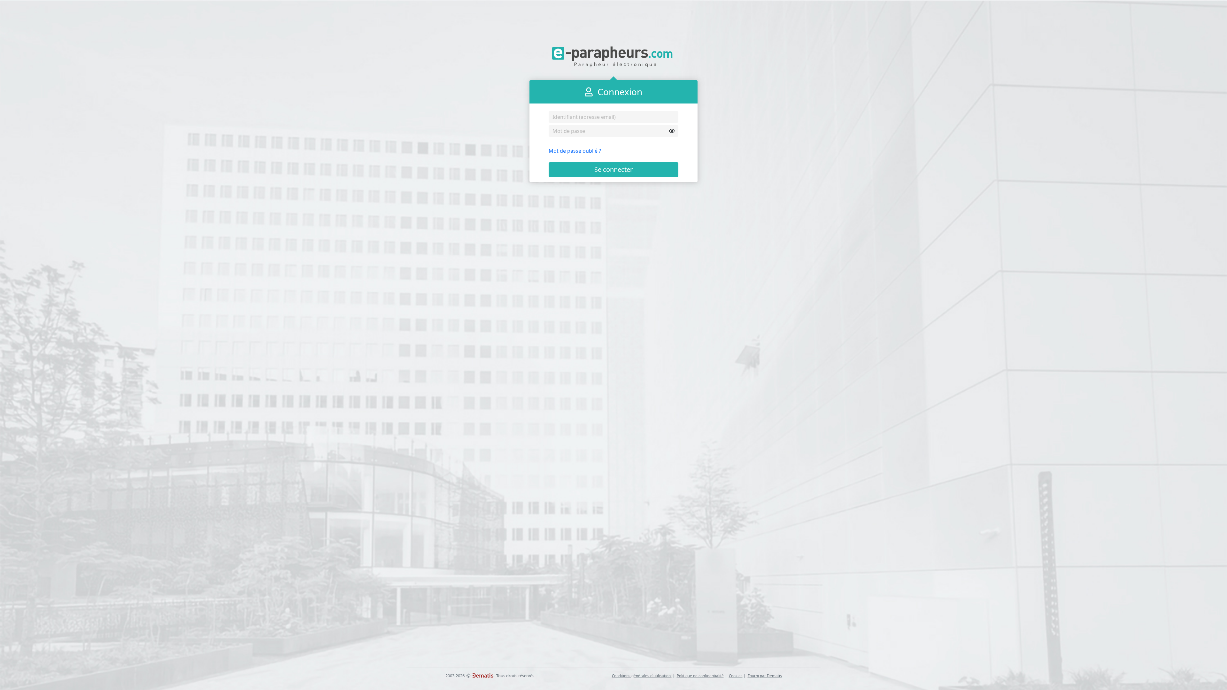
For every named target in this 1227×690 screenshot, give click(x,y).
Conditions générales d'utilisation (642, 675)
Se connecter (613, 169)
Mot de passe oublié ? (575, 150)
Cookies (736, 675)
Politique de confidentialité (700, 675)
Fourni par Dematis (765, 675)
